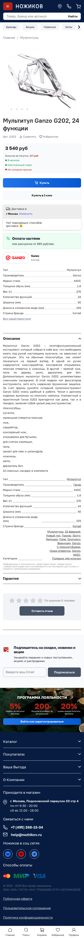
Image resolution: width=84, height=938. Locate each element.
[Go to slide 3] (17, 109)
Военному (64, 543)
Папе (62, 539)
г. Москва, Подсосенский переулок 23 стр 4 (44, 801)
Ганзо (77, 484)
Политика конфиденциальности (28, 917)
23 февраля (72, 531)
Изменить (25, 213)
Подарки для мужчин (66, 558)
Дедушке (52, 539)
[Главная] (29, 6)
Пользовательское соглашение (27, 908)
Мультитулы (29, 38)
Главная (9, 38)
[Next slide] (79, 27)
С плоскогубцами (68, 546)
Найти (73, 16)
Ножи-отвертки (60, 550)
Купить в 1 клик (42, 195)
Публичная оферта (17, 899)
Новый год (53, 535)
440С (76, 554)
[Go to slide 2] (11, 109)
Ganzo (35, 255)
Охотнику (73, 539)
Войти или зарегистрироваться (42, 721)
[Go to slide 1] (6, 109)
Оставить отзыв (42, 610)
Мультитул (74, 479)
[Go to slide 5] (27, 109)
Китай (77, 526)
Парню (66, 535)
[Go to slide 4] (22, 109)
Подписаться (64, 672)
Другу (76, 535)
